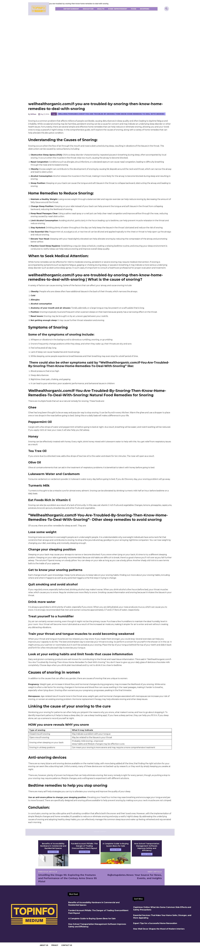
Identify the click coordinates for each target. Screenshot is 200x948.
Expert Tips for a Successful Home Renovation (155, 923)
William (33, 114)
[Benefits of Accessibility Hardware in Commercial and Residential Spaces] (53, 860)
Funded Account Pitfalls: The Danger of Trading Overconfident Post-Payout (84, 846)
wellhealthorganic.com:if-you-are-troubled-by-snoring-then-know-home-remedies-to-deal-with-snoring (111, 114)
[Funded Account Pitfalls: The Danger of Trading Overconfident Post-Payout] (84, 860)
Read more (53, 852)
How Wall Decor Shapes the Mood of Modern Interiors (158, 929)
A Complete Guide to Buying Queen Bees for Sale (115, 845)
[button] (166, 8)
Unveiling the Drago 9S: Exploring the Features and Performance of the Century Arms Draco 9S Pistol (67, 878)
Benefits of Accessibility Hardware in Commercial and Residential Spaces (53, 846)
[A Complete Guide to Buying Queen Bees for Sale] (116, 858)
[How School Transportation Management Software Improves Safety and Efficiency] (147, 863)
